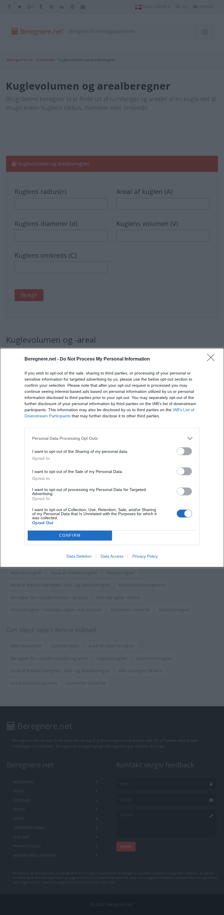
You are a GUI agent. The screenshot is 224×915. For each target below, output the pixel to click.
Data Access (112, 556)
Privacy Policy (145, 556)
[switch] (184, 451)
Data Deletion (79, 556)
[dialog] (112, 457)
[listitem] (112, 438)
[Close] (212, 359)
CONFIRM (70, 535)
